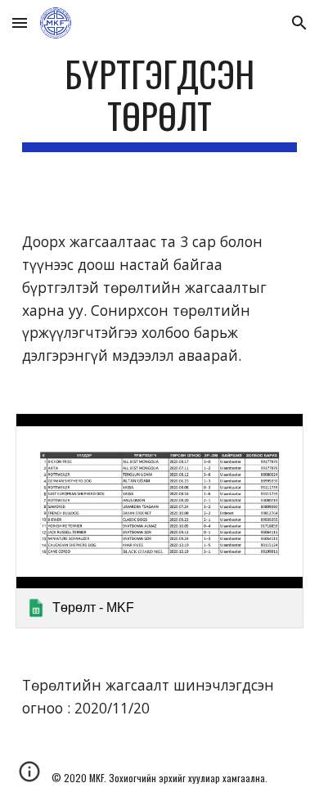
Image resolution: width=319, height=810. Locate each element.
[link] (159, 521)
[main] (159, 102)
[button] (19, 22)
